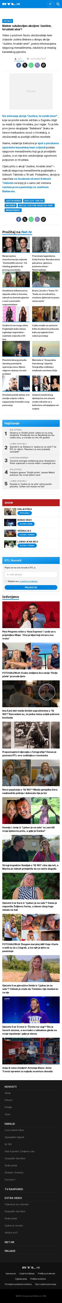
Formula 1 (10, 1179)
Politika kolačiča (38, 1279)
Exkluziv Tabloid (33, 200)
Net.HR (9, 1242)
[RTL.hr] (11, 4)
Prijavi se (31, 587)
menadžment (13, 210)
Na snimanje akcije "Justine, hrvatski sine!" (30, 115)
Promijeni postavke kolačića (18, 1284)
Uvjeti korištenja (26, 1273)
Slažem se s (23, 581)
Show (9, 502)
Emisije (8, 1107)
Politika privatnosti (46, 1273)
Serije (8, 1093)
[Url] (43, 65)
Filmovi (8, 1100)
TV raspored (14, 1189)
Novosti (11, 1086)
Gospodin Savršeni (15, 1158)
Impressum (11, 1273)
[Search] (58, 4)
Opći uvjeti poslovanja (45, 1284)
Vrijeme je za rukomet (16, 1204)
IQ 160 (8, 1144)
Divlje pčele (11, 1165)
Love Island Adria (14, 1130)
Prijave (10, 1250)
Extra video (13, 1198)
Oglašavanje (21, 1279)
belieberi (10, 205)
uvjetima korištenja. (29, 581)
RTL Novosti (13, 560)
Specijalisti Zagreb (14, 1137)
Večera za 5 (11, 1232)
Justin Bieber (13, 200)
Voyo (7, 1114)
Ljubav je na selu (14, 1225)
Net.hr (26, 232)
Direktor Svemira (14, 1172)
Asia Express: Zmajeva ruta (19, 1151)
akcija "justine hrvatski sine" (36, 205)
